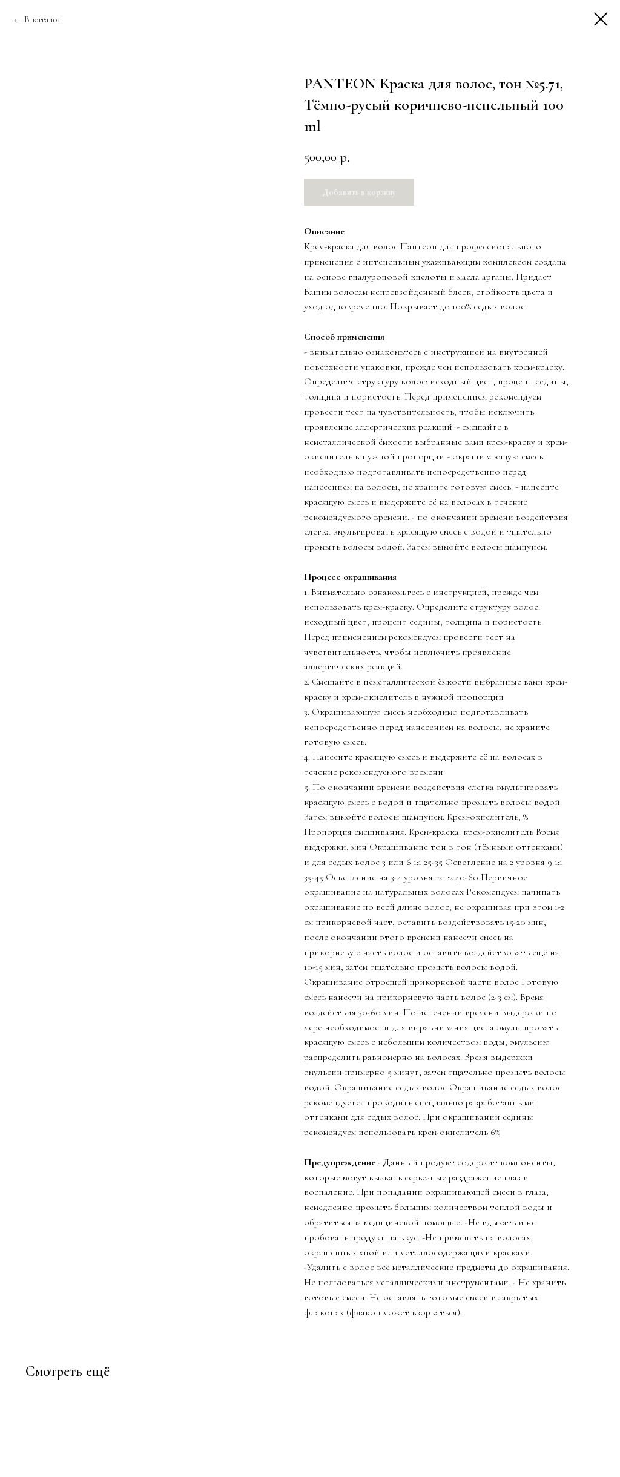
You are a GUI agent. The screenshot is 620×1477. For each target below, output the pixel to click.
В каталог (42, 19)
